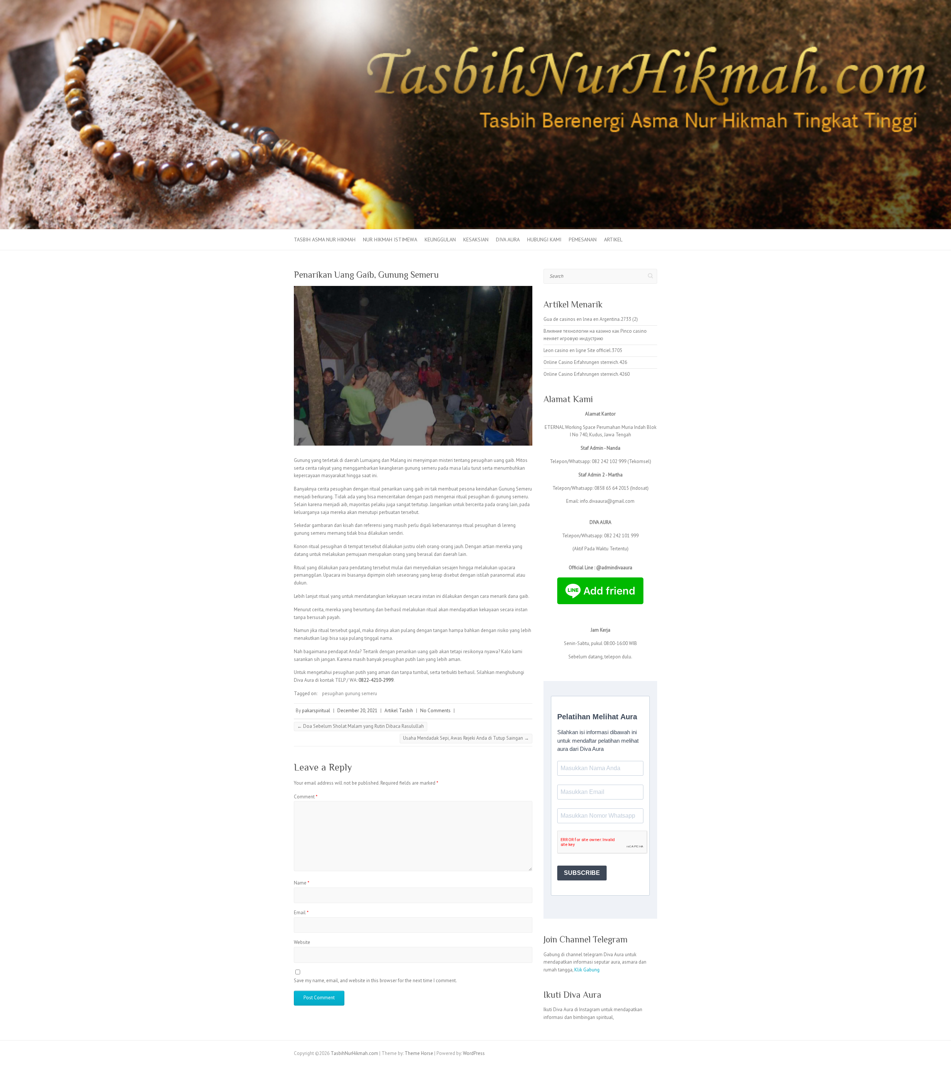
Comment (306, 797)
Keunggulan (440, 239)
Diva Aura (508, 239)
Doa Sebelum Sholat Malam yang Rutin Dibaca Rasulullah (360, 726)
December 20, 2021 (357, 710)
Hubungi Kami (544, 239)
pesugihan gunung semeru (349, 693)
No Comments (435, 710)
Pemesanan (583, 239)
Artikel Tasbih (398, 710)
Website (302, 942)
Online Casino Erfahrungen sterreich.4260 (586, 374)
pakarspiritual (316, 710)
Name (301, 883)
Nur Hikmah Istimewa (390, 239)
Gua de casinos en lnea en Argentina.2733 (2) (590, 319)
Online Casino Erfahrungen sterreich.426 (585, 362)
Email (301, 912)
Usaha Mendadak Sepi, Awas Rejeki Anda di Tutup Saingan (466, 738)
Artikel (613, 239)
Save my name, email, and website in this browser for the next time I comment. (375, 980)
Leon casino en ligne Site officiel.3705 (582, 350)
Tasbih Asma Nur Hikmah (325, 239)
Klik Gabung (587, 970)
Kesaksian (476, 239)
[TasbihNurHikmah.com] (475, 3)
